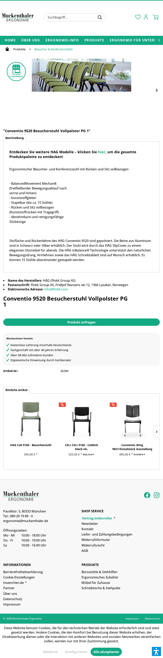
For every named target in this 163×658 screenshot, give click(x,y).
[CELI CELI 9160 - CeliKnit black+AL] (81, 418)
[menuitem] (75, 17)
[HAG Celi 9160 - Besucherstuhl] (30, 418)
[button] (156, 651)
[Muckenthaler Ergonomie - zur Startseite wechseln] (18, 18)
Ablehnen (50, 652)
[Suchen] (100, 17)
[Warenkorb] (157, 16)
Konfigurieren (76, 652)
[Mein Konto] (147, 16)
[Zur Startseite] (7, 49)
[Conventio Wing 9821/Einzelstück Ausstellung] (132, 418)
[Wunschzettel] (137, 16)
